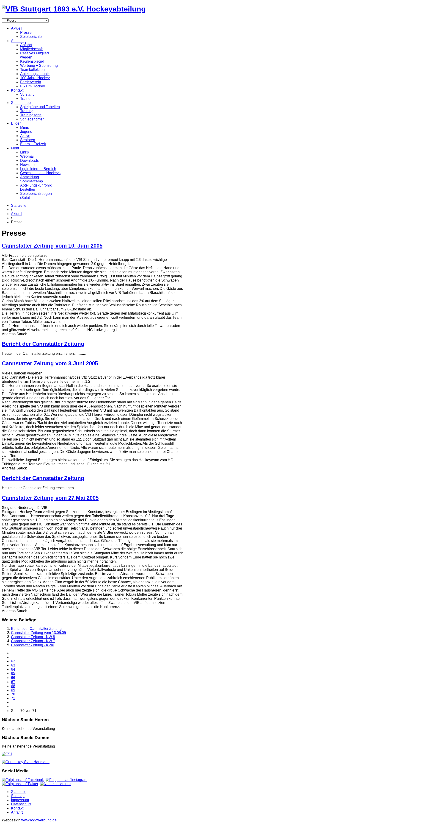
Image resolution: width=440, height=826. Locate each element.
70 (13, 694)
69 (13, 690)
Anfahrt (26, 45)
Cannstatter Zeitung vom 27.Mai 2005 (50, 498)
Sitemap (18, 796)
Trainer (26, 98)
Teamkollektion (32, 70)
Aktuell (16, 28)
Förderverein (30, 82)
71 (13, 698)
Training (26, 111)
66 (13, 678)
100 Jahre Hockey (35, 78)
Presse (26, 32)
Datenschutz (21, 804)
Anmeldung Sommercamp (31, 179)
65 (13, 673)
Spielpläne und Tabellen (40, 107)
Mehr (15, 148)
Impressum (20, 800)
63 (13, 665)
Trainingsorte (30, 115)
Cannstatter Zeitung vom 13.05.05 (38, 633)
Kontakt (17, 90)
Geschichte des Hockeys (40, 173)
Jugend (26, 132)
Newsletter (29, 165)
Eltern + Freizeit (33, 144)
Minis (24, 127)
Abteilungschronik (35, 74)
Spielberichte (31, 37)
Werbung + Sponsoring (39, 65)
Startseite (18, 205)
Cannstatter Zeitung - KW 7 (33, 641)
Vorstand (27, 94)
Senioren (27, 140)
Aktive (25, 136)
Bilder (16, 123)
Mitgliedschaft (31, 49)
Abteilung (19, 41)
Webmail (27, 156)
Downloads (29, 160)
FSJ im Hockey (32, 86)
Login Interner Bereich (38, 169)
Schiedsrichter (32, 119)
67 (13, 682)
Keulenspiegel (32, 61)
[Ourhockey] (26, 762)
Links (24, 152)
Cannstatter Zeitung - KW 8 (33, 637)
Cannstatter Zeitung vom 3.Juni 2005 (50, 363)
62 (13, 661)
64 (13, 669)
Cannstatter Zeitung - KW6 (32, 645)
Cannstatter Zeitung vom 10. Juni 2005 (52, 246)
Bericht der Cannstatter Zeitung (43, 344)
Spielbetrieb (21, 103)
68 (13, 686)
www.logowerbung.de (39, 820)
